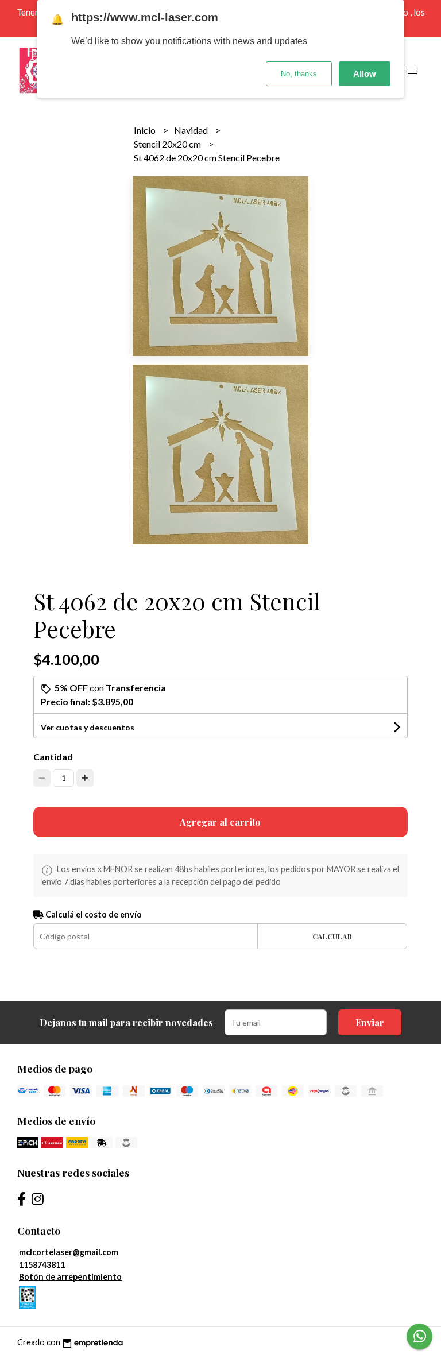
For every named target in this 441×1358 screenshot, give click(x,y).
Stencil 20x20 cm (168, 143)
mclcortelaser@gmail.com (68, 1252)
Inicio (145, 130)
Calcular (332, 936)
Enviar (369, 1022)
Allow (364, 74)
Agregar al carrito (220, 822)
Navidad (192, 130)
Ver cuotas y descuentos (87, 727)
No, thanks (299, 73)
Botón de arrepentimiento (70, 1277)
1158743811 (42, 1265)
